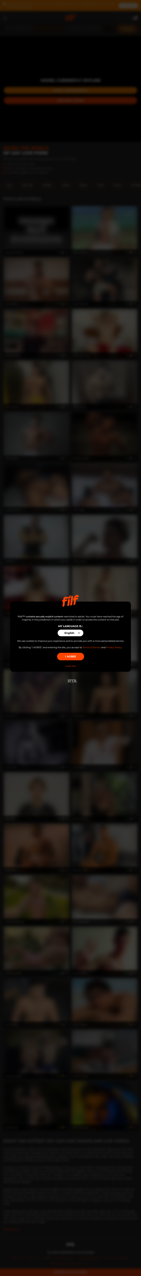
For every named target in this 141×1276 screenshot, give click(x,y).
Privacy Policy (114, 647)
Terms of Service (92, 647)
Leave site (70, 666)
